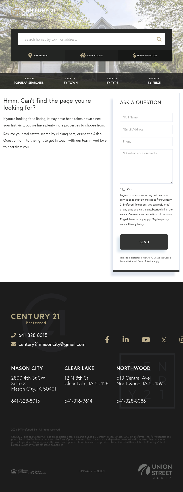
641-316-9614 (78, 401)
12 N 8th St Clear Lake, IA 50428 (86, 380)
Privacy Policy (135, 224)
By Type (112, 83)
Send (144, 242)
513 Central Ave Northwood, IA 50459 (139, 380)
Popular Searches (29, 83)
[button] (159, 39)
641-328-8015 (25, 401)
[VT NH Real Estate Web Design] (155, 471)
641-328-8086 (131, 401)
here (72, 134)
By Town (71, 83)
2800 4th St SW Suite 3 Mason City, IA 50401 (33, 383)
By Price (154, 83)
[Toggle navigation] (167, 12)
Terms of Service (145, 261)
